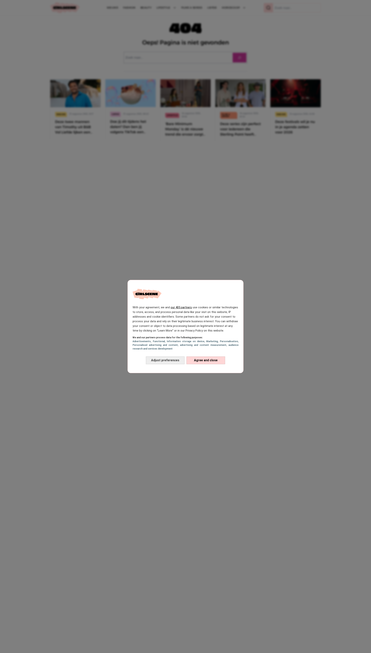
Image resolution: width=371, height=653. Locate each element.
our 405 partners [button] (181, 307)
